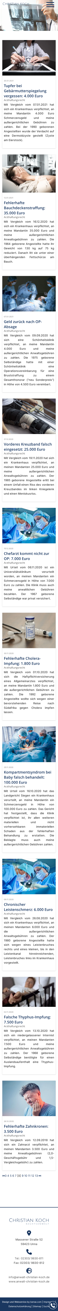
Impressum (49, 1302)
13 (36, 1175)
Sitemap (37, 1306)
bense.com (35, 1302)
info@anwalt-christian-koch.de (29, 1277)
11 (29, 1175)
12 (32, 1175)
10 (25, 1175)
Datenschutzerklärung (20, 1306)
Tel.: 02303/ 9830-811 (29, 1258)
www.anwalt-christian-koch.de (29, 1281)
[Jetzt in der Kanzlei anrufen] (53, 1305)
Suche (46, 1306)
